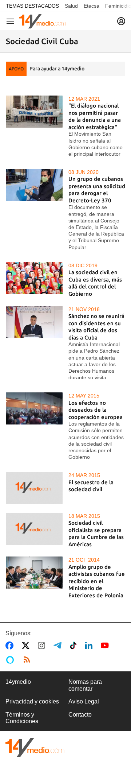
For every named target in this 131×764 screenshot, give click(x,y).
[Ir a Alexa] (11, 659)
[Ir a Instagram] (43, 645)
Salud (71, 6)
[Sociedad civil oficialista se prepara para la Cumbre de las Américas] (34, 529)
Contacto (80, 714)
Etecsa (91, 6)
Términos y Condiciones (21, 717)
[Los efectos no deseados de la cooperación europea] (34, 408)
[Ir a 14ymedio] (42, 21)
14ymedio (18, 682)
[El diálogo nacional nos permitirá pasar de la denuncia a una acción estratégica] (34, 112)
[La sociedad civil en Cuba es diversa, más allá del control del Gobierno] (34, 278)
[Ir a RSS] (28, 659)
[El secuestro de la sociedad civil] (34, 488)
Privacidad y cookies (32, 701)
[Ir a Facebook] (10, 645)
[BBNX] (34, 747)
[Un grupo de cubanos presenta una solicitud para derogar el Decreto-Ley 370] (34, 185)
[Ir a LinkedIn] (90, 645)
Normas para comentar (85, 685)
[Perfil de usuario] (121, 21)
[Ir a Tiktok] (75, 645)
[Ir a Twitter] (27, 645)
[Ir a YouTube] (106, 645)
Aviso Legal (83, 701)
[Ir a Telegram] (58, 645)
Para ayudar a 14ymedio (56, 68)
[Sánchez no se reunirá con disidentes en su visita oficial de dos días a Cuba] (34, 322)
